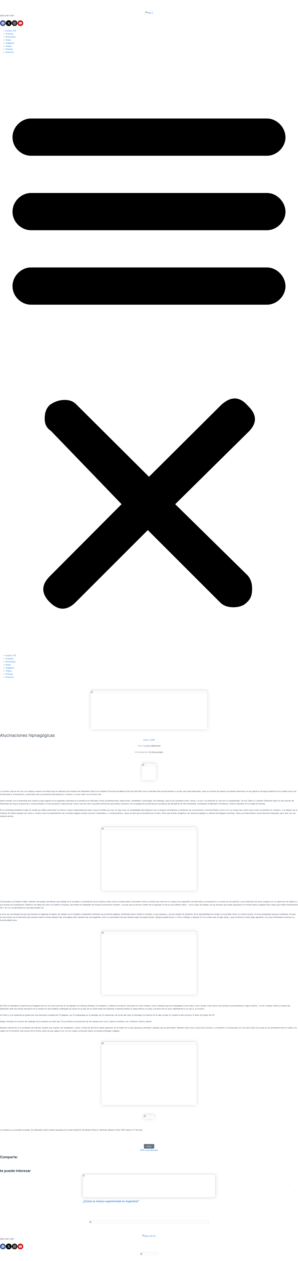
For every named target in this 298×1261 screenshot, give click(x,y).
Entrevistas (10, 37)
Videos (9, 46)
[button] (149, 355)
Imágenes (10, 43)
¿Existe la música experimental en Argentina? (111, 1201)
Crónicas (9, 34)
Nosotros (10, 52)
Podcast (9, 49)
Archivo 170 (11, 31)
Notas (8, 40)
